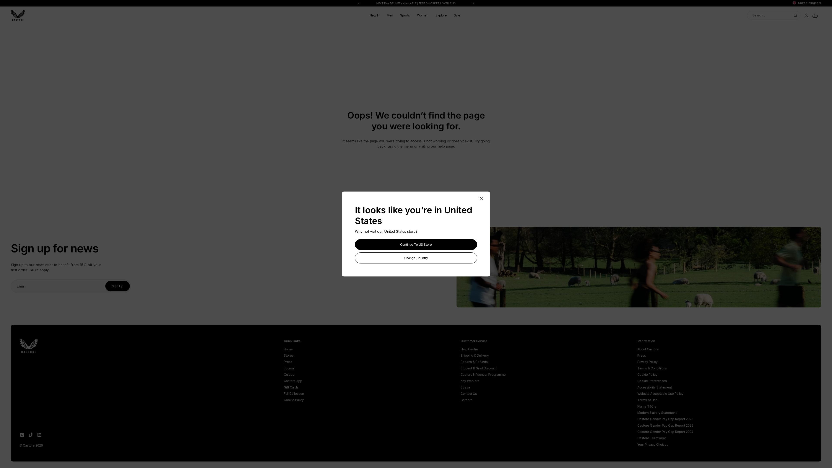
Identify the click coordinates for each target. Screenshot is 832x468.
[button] (390, 15)
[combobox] (773, 15)
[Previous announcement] (358, 3)
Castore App (293, 381)
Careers (466, 400)
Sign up (117, 286)
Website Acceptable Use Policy (660, 393)
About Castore (648, 349)
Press (288, 362)
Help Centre (469, 349)
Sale (457, 15)
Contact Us (469, 393)
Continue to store (416, 244)
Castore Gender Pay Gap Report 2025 (665, 425)
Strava (465, 387)
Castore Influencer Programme (483, 374)
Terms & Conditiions (652, 368)
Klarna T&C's (646, 406)
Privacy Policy (647, 362)
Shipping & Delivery (475, 355)
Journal (289, 368)
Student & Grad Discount (479, 368)
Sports (405, 15)
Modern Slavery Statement (657, 412)
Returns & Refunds (474, 362)
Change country (416, 258)
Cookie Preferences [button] (652, 381)
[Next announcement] (473, 3)
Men (390, 15)
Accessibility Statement (654, 387)
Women (422, 15)
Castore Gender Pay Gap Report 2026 (665, 419)
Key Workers (470, 381)
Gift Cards (291, 387)
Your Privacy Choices (652, 444)
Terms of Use (647, 400)
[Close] (481, 199)
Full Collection (294, 393)
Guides (289, 374)
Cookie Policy (294, 400)
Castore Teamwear (651, 438)
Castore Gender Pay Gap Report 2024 (665, 432)
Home (288, 349)
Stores (289, 355)
